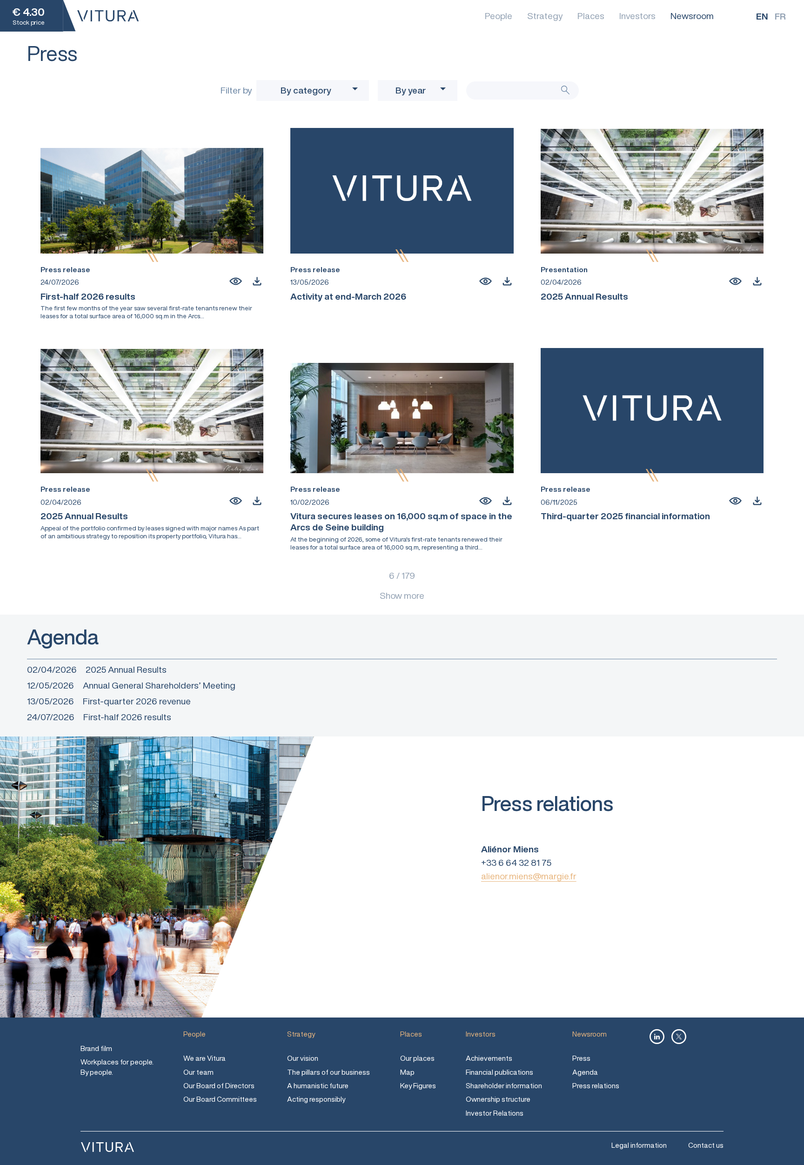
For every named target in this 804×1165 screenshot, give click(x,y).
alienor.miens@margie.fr (528, 875)
